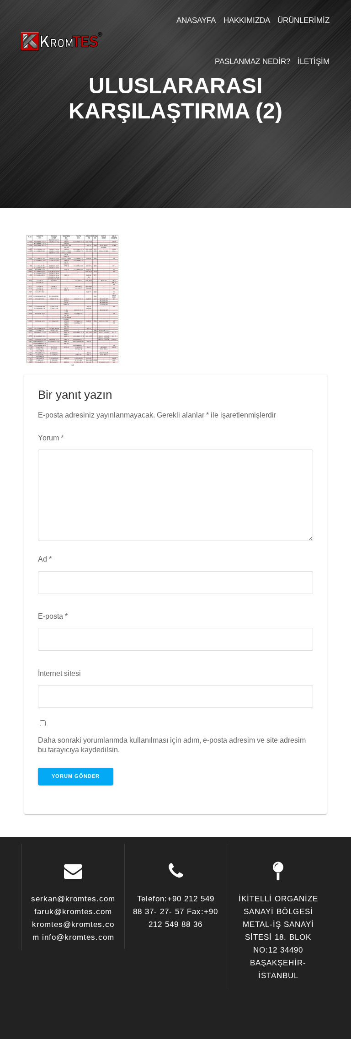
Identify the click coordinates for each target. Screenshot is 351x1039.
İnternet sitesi (59, 673)
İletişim (314, 61)
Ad (45, 559)
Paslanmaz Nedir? (252, 61)
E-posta (53, 616)
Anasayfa (196, 20)
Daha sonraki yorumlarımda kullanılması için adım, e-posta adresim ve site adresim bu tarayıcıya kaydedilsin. (172, 745)
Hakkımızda (246, 20)
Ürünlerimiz (303, 20)
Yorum (51, 438)
